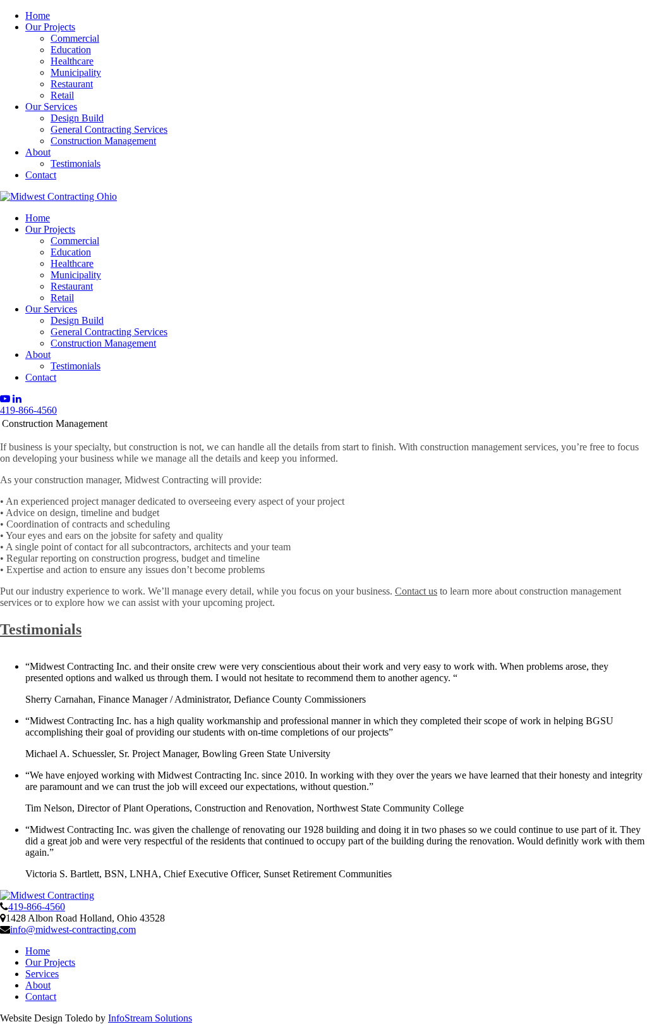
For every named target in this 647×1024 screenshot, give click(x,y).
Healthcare (72, 61)
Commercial (75, 38)
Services (42, 973)
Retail (62, 95)
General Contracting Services (109, 129)
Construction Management (103, 140)
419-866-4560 (28, 410)
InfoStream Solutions (150, 1018)
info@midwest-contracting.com (73, 929)
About (38, 152)
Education (71, 49)
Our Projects (50, 27)
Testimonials (75, 163)
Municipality (76, 72)
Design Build (77, 118)
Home (37, 15)
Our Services (51, 106)
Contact (40, 175)
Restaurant (72, 83)
